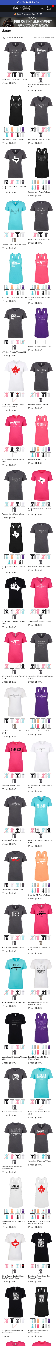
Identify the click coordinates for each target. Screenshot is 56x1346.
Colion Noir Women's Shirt (12, 1112)
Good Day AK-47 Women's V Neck (39, 949)
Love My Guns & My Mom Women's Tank (38, 1058)
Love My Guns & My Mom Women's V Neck (38, 1003)
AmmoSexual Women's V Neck (39, 1161)
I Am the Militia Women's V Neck (14, 79)
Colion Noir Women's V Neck (13, 947)
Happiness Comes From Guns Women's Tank (39, 1332)
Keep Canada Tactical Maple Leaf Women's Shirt (13, 406)
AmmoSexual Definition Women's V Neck (40, 677)
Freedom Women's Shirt (11, 785)
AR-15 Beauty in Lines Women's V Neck (15, 732)
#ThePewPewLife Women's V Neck (39, 86)
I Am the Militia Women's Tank (39, 346)
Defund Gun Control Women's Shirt (39, 1113)
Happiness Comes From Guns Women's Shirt (13, 1332)
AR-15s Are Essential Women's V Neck (14, 677)
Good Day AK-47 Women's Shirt (14, 1002)
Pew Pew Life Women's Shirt (39, 567)
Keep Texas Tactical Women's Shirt (39, 510)
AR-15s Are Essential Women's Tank (39, 298)
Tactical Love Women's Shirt (13, 514)
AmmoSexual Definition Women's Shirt (14, 1058)
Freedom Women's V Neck (38, 404)
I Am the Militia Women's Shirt (39, 239)
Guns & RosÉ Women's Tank (38, 731)
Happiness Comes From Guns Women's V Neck (39, 1277)
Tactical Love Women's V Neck (14, 244)
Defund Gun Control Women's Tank (13, 1222)
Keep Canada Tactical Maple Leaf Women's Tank (39, 1222)
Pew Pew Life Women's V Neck (39, 139)
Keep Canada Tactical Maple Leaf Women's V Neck (13, 1277)
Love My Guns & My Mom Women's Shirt (12, 1168)
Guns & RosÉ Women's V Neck (39, 621)
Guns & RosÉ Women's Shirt (13, 840)
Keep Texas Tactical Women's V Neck (14, 188)
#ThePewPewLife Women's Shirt (14, 352)
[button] (6, 8)
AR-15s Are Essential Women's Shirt (14, 460)
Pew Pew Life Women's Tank (13, 139)
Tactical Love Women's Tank (39, 192)
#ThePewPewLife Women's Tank (14, 297)
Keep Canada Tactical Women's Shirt (14, 622)
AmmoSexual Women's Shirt (12, 890)
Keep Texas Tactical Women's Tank (13, 568)
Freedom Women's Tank (37, 459)
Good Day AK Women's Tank (39, 895)
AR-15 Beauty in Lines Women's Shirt (40, 787)
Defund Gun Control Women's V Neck (40, 841)
